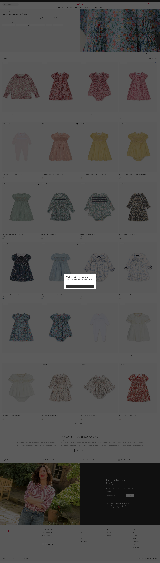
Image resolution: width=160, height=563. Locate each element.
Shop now (80, 286)
